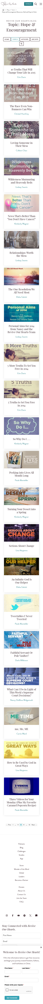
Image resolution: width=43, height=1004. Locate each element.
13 (29, 825)
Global (21, 872)
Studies (21, 855)
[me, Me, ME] (21, 716)
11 (23, 825)
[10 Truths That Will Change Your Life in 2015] (21, 56)
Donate (29, 4)
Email (5, 941)
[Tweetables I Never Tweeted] (21, 603)
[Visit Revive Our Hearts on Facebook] (12, 915)
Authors (24, 39)
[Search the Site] (36, 4)
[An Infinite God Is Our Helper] (21, 566)
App (21, 858)
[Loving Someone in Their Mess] (21, 130)
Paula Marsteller (21, 480)
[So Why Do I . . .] (21, 426)
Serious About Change (21, 546)
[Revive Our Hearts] (9, 4)
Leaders (21, 876)
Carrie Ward (21, 733)
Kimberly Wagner (21, 223)
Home (7, 39)
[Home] (3, 10)
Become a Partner (21, 880)
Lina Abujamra (21, 550)
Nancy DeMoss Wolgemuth (21, 700)
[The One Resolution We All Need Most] (21, 276)
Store (22, 865)
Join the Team (21, 898)
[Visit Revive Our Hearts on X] (30, 915)
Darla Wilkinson (21, 660)
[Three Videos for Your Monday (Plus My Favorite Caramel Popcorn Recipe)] (21, 786)
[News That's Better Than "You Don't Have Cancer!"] (21, 203)
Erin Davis (21, 77)
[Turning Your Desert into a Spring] (21, 496)
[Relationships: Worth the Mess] (21, 240)
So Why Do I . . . (21, 439)
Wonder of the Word (21, 869)
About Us (21, 890)
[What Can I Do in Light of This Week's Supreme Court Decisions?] (21, 676)
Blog (8, 10)
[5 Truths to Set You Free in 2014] (21, 389)
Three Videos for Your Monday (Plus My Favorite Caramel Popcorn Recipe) (21, 802)
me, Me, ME (21, 729)
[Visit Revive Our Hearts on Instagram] (6, 915)
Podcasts (21, 843)
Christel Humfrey (21, 113)
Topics (13, 10)
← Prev (8, 825)
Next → (34, 825)
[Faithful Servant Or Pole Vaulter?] (21, 640)
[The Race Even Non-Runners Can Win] (21, 93)
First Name (7, 935)
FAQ (22, 901)
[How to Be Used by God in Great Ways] (21, 749)
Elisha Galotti (21, 297)
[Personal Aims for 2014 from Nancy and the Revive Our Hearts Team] (21, 313)
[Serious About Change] (21, 533)
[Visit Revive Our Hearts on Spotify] (24, 915)
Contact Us (21, 894)
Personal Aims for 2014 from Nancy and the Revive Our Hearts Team (21, 329)
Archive (35, 39)
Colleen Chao (21, 150)
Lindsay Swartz (22, 187)
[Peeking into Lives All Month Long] (21, 459)
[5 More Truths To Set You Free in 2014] (21, 353)
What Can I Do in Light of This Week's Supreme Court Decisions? (21, 692)
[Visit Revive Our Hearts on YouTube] (18, 915)
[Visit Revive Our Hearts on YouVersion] (36, 915)
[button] (40, 4)
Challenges (22, 851)
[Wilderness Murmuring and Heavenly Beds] (21, 166)
